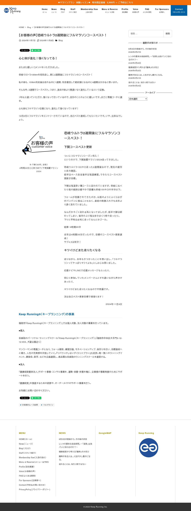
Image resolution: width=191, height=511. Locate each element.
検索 (168, 33)
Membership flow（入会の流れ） (32, 457)
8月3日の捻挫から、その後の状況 (143, 48)
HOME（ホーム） (25, 439)
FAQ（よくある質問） (27, 475)
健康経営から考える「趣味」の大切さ (144, 67)
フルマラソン (48, 405)
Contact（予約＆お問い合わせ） (32, 485)
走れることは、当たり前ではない (142, 82)
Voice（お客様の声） (27, 471)
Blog (61, 40)
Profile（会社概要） (27, 466)
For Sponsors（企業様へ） (30, 480)
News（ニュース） (26, 443)
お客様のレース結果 (30, 405)
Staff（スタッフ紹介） (27, 453)
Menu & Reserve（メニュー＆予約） (34, 462)
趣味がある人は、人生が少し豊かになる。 (146, 75)
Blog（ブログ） (25, 448)
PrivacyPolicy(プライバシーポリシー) (34, 489)
